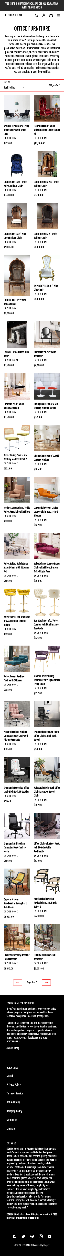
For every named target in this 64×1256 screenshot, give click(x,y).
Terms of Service (15, 1093)
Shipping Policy (14, 1111)
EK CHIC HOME (13, 15)
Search (10, 1075)
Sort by (7, 82)
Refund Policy (13, 1102)
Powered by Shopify (41, 1245)
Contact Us (12, 1120)
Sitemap (11, 1128)
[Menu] (58, 15)
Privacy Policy (14, 1084)
